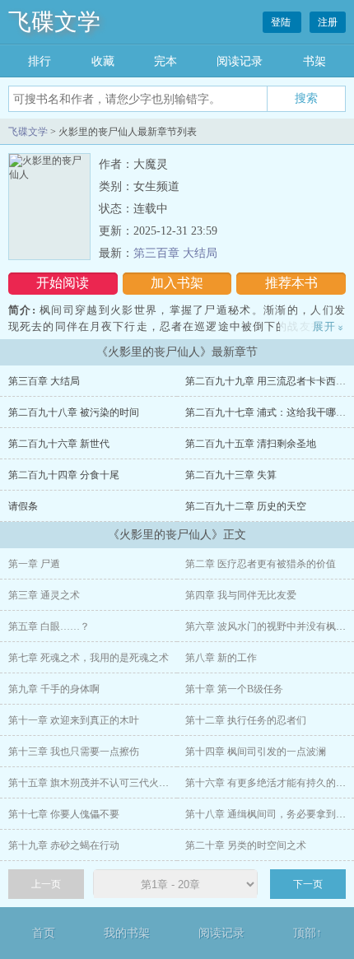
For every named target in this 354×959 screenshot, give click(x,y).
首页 (43, 933)
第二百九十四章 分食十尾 (63, 475)
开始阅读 (62, 283)
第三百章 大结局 (175, 253)
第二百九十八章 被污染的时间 (73, 412)
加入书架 (177, 283)
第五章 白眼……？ (49, 626)
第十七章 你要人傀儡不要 (63, 814)
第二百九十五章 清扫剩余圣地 (250, 443)
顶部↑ (307, 933)
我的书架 (127, 933)
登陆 (282, 22)
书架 (314, 61)
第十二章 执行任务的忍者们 (245, 720)
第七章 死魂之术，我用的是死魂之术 (88, 657)
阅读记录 (240, 61)
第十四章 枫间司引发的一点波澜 (255, 751)
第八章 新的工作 (221, 657)
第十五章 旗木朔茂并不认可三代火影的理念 (103, 783)
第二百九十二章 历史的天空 (245, 506)
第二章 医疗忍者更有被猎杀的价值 (260, 564)
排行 (39, 61)
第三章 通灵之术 (44, 595)
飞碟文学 (54, 22)
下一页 (308, 884)
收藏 (102, 61)
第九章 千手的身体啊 (54, 689)
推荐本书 (291, 283)
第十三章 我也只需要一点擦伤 (73, 751)
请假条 (23, 506)
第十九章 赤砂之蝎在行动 (63, 845)
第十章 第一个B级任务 (234, 689)
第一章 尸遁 (34, 564)
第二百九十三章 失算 (231, 475)
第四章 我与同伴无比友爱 (240, 595)
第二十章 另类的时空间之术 (245, 845)
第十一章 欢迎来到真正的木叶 (73, 720)
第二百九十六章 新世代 (58, 443)
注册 (328, 22)
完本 (165, 61)
